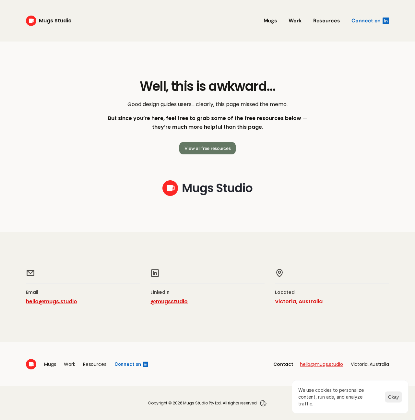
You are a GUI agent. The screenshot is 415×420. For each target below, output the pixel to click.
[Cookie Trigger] (263, 403)
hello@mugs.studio (51, 301)
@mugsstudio (169, 301)
